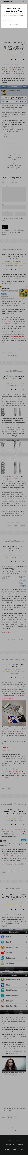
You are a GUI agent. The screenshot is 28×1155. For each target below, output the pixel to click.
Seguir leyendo (14, 24)
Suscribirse (18, 20)
